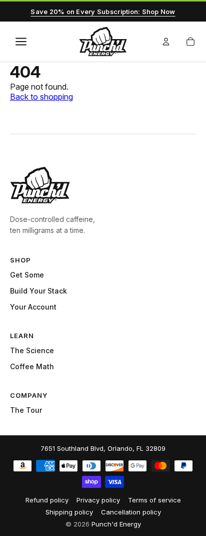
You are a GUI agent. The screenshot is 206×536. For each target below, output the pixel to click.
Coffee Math (32, 366)
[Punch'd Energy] (40, 185)
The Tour (26, 410)
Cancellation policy (131, 512)
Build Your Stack (38, 291)
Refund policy (47, 500)
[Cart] (190, 41)
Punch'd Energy (116, 524)
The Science (32, 350)
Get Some (27, 275)
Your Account (33, 307)
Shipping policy (69, 512)
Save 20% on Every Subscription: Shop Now (102, 12)
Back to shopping (41, 97)
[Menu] (21, 42)
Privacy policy (98, 500)
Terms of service (154, 500)
